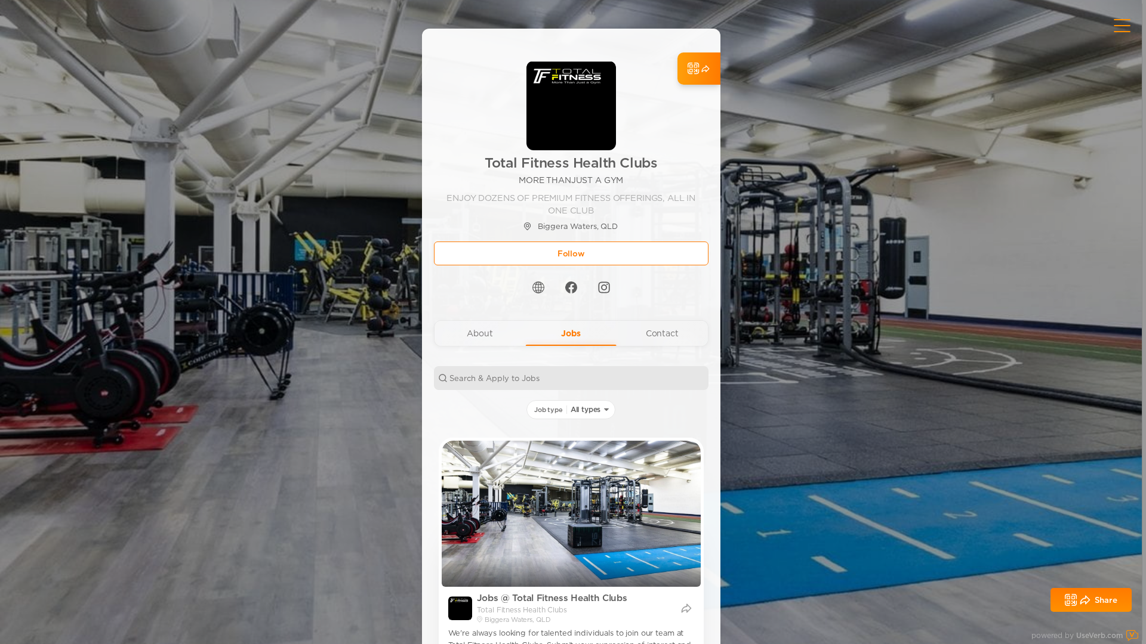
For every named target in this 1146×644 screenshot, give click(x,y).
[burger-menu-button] (1122, 25)
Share (1106, 600)
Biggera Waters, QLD (578, 226)
